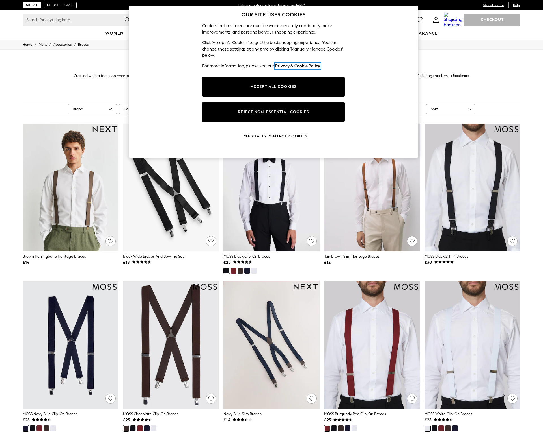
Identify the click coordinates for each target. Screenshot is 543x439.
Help (516, 5)
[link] (436, 20)
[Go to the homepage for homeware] (60, 5)
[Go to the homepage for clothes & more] (32, 5)
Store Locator (493, 5)
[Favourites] (419, 20)
